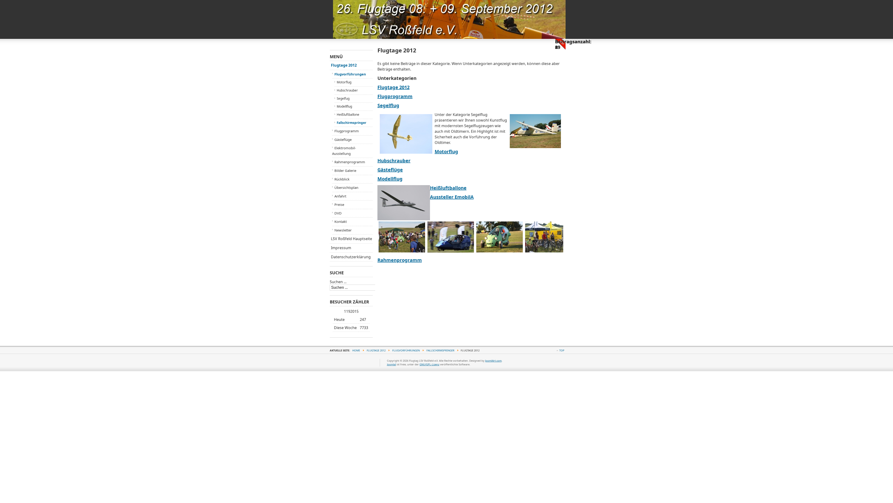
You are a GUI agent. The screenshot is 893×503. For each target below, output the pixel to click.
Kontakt (340, 221)
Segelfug (343, 98)
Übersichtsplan (346, 187)
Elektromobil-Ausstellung (344, 151)
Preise (339, 204)
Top (561, 350)
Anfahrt (340, 196)
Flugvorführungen (350, 74)
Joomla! (391, 364)
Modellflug (390, 179)
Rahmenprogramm (399, 260)
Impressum (341, 247)
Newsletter (343, 230)
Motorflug (446, 151)
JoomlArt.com (493, 360)
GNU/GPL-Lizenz (429, 364)
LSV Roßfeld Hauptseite (351, 238)
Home (356, 350)
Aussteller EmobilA (452, 197)
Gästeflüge (390, 170)
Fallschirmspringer (351, 123)
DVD (338, 213)
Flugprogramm (395, 96)
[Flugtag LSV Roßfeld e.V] (351, 9)
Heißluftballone (448, 188)
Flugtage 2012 (393, 87)
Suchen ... (338, 281)
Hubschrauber (393, 160)
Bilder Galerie (345, 170)
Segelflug (388, 105)
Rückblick (342, 179)
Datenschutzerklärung (351, 256)
